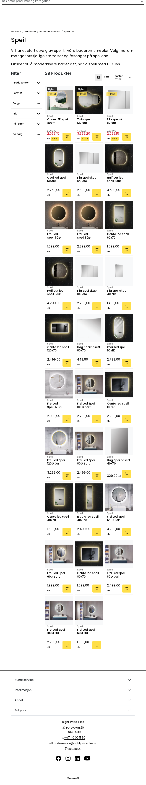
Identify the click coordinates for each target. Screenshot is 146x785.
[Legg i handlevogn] (66, 137)
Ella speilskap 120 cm (87, 179)
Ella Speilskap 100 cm (87, 292)
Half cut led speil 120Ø (55, 292)
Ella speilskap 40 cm (116, 292)
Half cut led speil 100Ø (115, 179)
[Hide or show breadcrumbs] (73, 31)
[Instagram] (68, 758)
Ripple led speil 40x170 (88, 518)
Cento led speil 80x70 (88, 574)
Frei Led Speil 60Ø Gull (86, 631)
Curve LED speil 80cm (58, 121)
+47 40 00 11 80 (74, 738)
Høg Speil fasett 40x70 (118, 462)
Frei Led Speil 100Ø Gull (56, 631)
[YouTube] (87, 758)
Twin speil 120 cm (84, 121)
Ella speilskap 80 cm (116, 121)
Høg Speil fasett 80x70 (88, 349)
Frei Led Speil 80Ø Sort (86, 462)
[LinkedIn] (77, 758)
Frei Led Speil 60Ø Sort (56, 574)
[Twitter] (58, 758)
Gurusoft (73, 778)
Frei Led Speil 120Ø (54, 405)
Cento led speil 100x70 (118, 405)
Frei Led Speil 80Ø (84, 235)
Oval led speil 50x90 (56, 179)
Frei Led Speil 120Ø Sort (116, 518)
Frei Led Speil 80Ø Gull (116, 574)
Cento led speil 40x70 (58, 518)
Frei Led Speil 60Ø (54, 235)
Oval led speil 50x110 (116, 349)
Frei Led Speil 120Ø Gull (56, 462)
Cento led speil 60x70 (118, 235)
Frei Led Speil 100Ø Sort (86, 405)
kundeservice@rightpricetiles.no (74, 743)
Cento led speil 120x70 (58, 349)
